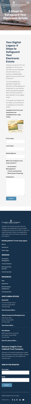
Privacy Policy (5, 399)
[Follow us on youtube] (23, 399)
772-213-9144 (5, 337)
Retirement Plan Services (6, 268)
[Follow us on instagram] (17, 399)
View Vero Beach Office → (10, 340)
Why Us (4, 244)
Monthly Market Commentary (6, 287)
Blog (3, 280)
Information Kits (6, 291)
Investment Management (5, 259)
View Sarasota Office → (9, 310)
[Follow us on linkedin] (20, 399)
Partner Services (6, 272)
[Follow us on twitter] (14, 400)
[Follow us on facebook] (12, 399)
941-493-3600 (6, 322)
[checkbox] (15, 169)
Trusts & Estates (6, 263)
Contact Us (5, 247)
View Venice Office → (8, 325)
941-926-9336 (6, 307)
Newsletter (5, 283)
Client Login (5, 250)
